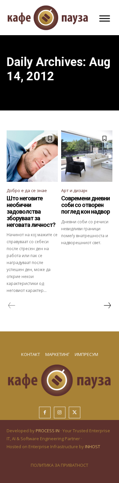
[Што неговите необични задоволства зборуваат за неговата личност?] (32, 156)
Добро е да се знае (27, 190)
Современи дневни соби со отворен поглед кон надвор (85, 205)
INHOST (92, 446)
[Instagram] (59, 412)
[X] (74, 412)
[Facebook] (45, 412)
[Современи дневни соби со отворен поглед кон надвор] (86, 156)
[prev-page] (12, 305)
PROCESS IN (48, 431)
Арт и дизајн (74, 190)
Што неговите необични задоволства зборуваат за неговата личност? (31, 211)
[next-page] (107, 305)
